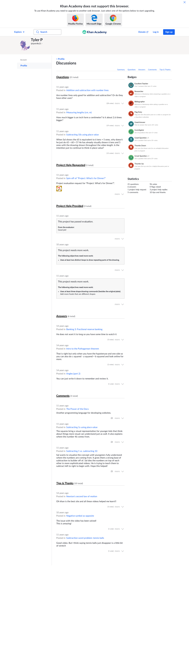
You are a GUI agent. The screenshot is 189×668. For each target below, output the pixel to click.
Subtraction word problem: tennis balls (85, 538)
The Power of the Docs (77, 409)
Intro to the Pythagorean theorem (82, 349)
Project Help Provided (69, 206)
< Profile (60, 59)
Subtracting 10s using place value (82, 135)
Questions (132, 70)
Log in (156, 32)
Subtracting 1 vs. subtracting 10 (81, 451)
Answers (141, 70)
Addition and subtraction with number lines (87, 90)
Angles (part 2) (73, 374)
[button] (24, 45)
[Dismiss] (184, 2)
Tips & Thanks (165, 70)
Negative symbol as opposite (80, 516)
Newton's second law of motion (81, 496)
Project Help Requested (70, 165)
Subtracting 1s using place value (81, 427)
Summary (121, 70)
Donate (142, 32)
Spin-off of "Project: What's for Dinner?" (86, 178)
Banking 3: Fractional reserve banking (84, 329)
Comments (152, 70)
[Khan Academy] (94, 32)
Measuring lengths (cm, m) (79, 112)
